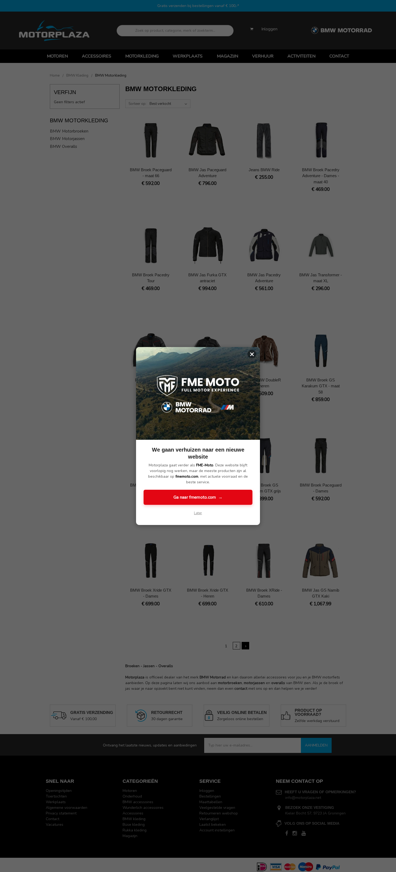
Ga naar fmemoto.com (198, 497)
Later (198, 513)
